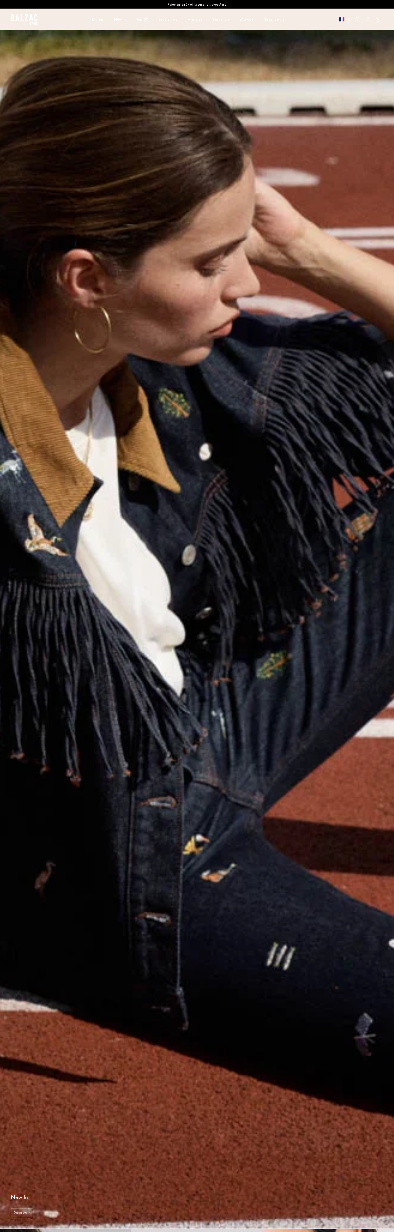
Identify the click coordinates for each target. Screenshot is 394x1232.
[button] (358, 19)
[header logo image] (24, 21)
